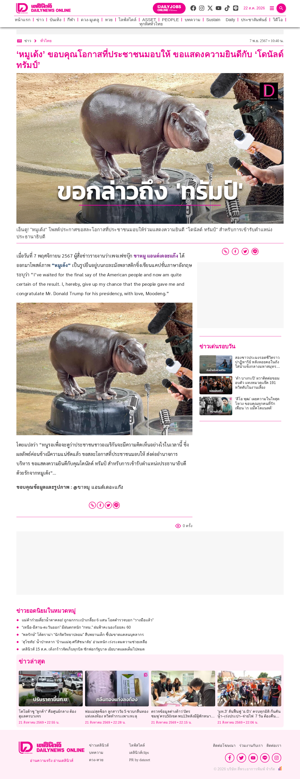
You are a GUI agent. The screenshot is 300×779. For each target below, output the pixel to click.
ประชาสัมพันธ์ (254, 20)
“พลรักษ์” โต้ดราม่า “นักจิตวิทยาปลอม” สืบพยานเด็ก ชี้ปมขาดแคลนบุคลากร (83, 635)
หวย (109, 20)
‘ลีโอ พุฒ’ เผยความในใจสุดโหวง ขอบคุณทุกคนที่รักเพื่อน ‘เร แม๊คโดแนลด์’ (257, 403)
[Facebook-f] (229, 758)
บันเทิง (55, 20)
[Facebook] (100, 505)
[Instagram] (276, 758)
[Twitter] (108, 505)
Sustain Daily (220, 20)
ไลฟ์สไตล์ (127, 20)
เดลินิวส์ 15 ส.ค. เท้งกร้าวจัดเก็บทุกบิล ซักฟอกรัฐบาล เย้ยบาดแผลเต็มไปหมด (83, 649)
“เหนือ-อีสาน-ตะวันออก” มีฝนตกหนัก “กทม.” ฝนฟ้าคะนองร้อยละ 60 (76, 627)
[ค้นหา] (281, 8)
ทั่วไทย (46, 41)
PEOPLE (170, 20)
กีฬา (71, 20)
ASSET (149, 20)
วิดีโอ (278, 20)
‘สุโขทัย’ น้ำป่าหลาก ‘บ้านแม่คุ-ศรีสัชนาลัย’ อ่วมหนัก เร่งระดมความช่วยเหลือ (84, 642)
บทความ (192, 20)
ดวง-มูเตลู (90, 20)
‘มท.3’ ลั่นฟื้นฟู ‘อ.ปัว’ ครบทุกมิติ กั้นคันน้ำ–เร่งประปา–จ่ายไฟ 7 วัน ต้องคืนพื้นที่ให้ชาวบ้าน (249, 715)
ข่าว (40, 20)
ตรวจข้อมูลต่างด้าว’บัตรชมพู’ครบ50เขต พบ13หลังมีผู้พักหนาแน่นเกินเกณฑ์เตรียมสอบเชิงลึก (181, 715)
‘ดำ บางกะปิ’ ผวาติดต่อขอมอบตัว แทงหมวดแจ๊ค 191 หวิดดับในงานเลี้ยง (257, 382)
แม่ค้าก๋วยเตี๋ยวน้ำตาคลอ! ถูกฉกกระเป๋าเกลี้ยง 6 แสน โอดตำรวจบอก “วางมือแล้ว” (88, 620)
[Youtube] (253, 758)
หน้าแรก (22, 20)
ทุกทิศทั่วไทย (151, 24)
